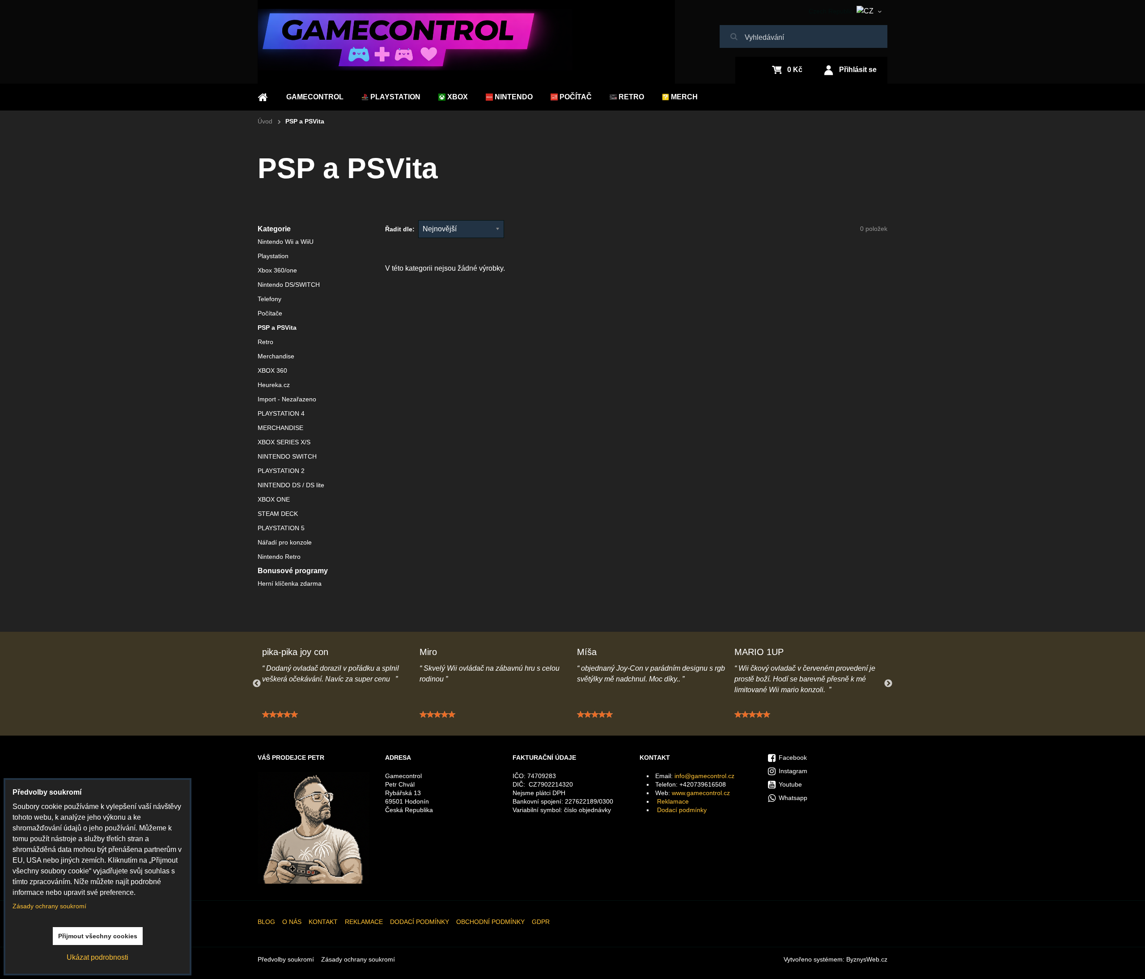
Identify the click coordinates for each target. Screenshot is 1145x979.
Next (888, 683)
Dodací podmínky (682, 809)
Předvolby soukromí (286, 959)
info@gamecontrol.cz (704, 775)
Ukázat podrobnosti (97, 957)
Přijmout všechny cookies (97, 936)
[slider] (280, 714)
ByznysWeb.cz (866, 959)
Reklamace (673, 801)
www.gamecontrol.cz (701, 792)
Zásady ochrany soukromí (358, 959)
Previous (256, 683)
